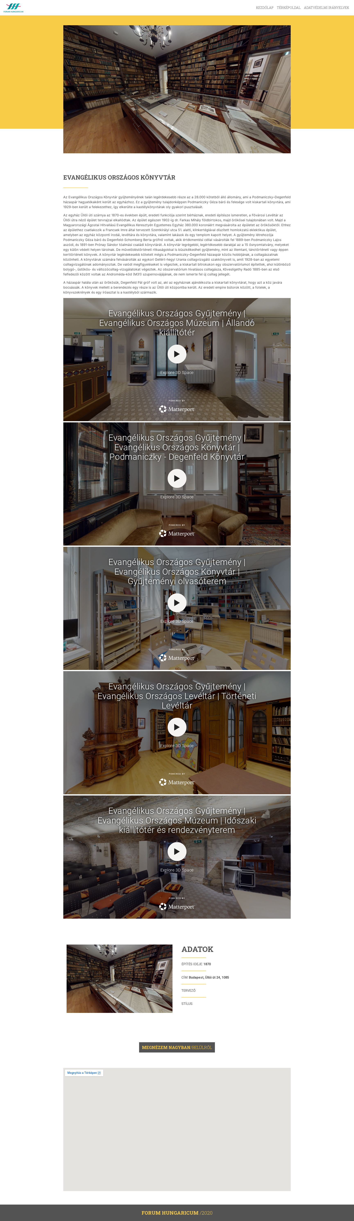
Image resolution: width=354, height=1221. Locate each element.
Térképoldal (289, 7)
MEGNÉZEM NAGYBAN (177, 1047)
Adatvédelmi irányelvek (326, 7)
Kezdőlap (264, 7)
